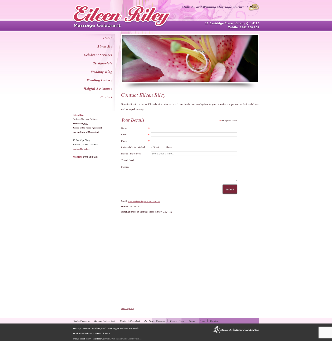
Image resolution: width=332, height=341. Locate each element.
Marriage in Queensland (130, 320)
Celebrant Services (98, 54)
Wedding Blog (101, 71)
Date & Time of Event (131, 153)
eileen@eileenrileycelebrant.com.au (144, 201)
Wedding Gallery (99, 80)
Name (124, 128)
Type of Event (127, 159)
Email (123, 134)
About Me (104, 46)
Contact (106, 97)
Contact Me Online (81, 149)
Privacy (203, 320)
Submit (230, 189)
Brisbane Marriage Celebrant (85, 119)
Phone (124, 140)
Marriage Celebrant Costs (104, 320)
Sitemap (192, 320)
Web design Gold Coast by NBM (126, 338)
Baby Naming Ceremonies (155, 320)
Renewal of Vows (177, 320)
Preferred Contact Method (133, 147)
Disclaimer (214, 320)
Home (107, 37)
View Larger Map (127, 308)
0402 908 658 (249, 27)
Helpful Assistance (98, 88)
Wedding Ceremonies (81, 320)
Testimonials (102, 63)
